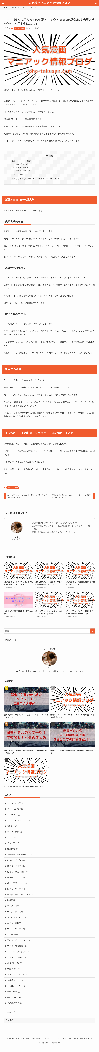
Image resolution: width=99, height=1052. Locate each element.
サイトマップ (48, 1038)
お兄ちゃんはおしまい (18, 974)
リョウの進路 (17, 174)
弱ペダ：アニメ (16, 877)
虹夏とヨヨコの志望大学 (22, 161)
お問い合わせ (36, 1038)
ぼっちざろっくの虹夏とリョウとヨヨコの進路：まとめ (36, 178)
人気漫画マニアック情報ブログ (49, 2)
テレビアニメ (14, 843)
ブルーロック (14, 934)
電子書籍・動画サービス (19, 855)
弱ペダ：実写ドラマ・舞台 (20, 895)
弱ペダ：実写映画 (17, 946)
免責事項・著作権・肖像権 (82, 1038)
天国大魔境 (13, 992)
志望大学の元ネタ (23, 167)
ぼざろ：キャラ (16, 889)
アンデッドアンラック (18, 952)
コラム (12, 837)
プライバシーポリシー (63, 1038)
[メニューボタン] (3, 3)
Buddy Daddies (15, 997)
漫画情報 (12, 849)
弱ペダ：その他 (16, 866)
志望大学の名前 (22, 164)
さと (16, 536)
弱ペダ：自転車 (15, 923)
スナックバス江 (15, 803)
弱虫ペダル (13, 969)
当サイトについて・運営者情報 (18, 1038)
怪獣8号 (12, 826)
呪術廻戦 (13, 900)
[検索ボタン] (96, 3)
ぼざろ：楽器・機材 (17, 872)
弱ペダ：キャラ (16, 929)
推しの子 (13, 906)
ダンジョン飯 (15, 809)
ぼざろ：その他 (19, 28)
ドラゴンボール (16, 986)
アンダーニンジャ (16, 957)
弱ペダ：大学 (15, 912)
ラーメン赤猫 (14, 832)
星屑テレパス (14, 963)
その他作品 (14, 1003)
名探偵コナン (15, 980)
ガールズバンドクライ (18, 820)
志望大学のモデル (23, 170)
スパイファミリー (16, 917)
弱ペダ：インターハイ (18, 940)
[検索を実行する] (92, 631)
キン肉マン (13, 815)
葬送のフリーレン (17, 883)
